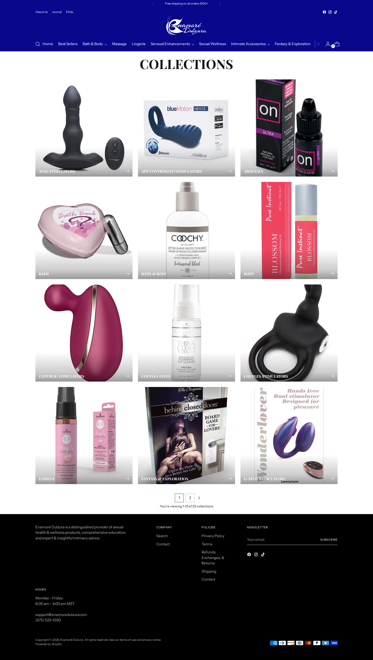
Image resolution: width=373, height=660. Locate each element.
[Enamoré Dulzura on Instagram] (330, 12)
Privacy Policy (213, 536)
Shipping (209, 571)
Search (162, 536)
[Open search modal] (37, 44)
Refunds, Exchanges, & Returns (213, 557)
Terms (207, 544)
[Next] (219, 3)
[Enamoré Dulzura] (186, 26)
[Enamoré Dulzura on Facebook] (324, 12)
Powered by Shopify (48, 644)
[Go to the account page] (326, 44)
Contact (163, 544)
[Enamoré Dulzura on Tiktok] (336, 12)
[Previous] (153, 3)
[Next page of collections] (199, 498)
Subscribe (329, 539)
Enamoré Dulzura (71, 639)
